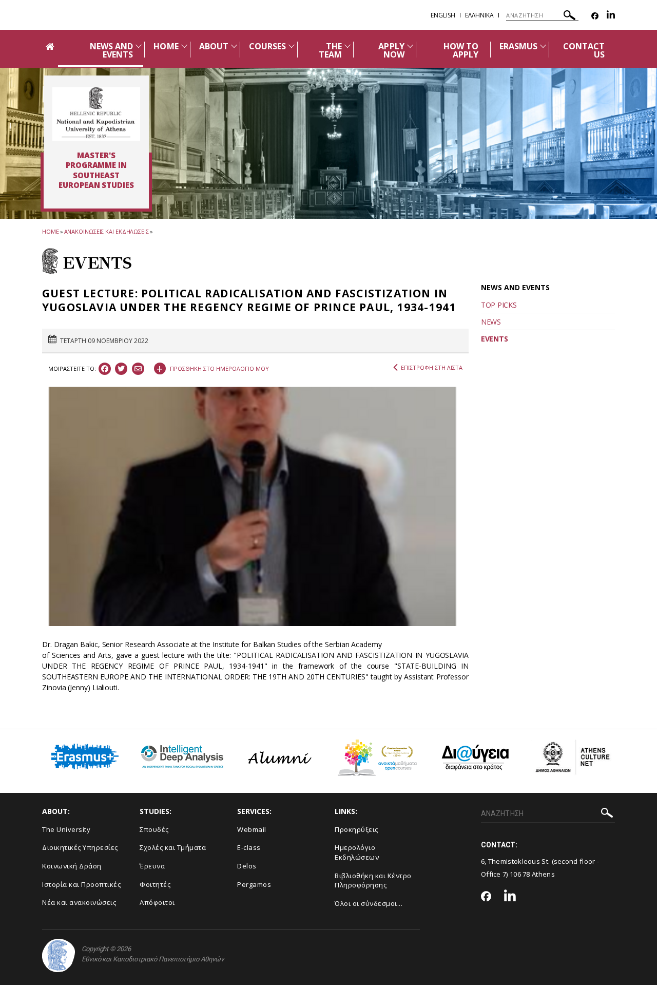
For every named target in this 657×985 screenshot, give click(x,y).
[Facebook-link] (594, 16)
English (443, 15)
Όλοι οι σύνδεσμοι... (368, 903)
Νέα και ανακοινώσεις (79, 902)
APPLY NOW (391, 50)
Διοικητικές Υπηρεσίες (80, 847)
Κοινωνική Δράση (72, 865)
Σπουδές (154, 829)
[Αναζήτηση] (569, 17)
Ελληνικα (479, 15)
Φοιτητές (155, 884)
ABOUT (213, 46)
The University (66, 829)
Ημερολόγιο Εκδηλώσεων (357, 852)
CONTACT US (584, 50)
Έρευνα (152, 865)
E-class (249, 847)
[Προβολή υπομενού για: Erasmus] (543, 46)
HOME (165, 46)
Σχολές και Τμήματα (173, 847)
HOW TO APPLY (460, 50)
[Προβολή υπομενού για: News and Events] (138, 46)
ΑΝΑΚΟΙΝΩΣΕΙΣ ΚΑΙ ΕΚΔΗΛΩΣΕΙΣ (106, 231)
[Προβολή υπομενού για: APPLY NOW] (410, 46)
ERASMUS (518, 46)
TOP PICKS (498, 305)
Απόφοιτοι (157, 902)
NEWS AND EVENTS (111, 50)
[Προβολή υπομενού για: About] (234, 46)
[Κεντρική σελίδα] (96, 114)
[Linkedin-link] (611, 16)
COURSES (267, 46)
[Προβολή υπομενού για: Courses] (291, 46)
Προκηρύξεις (356, 829)
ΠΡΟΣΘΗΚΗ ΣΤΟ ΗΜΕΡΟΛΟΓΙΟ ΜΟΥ (213, 367)
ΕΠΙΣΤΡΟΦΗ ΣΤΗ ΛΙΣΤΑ (431, 367)
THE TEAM (330, 50)
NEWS (491, 322)
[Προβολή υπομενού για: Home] (184, 46)
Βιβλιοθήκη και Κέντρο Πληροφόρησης (373, 880)
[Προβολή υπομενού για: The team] (347, 46)
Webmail (251, 829)
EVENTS (494, 339)
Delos (247, 865)
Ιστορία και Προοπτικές (81, 884)
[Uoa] (58, 955)
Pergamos (254, 884)
